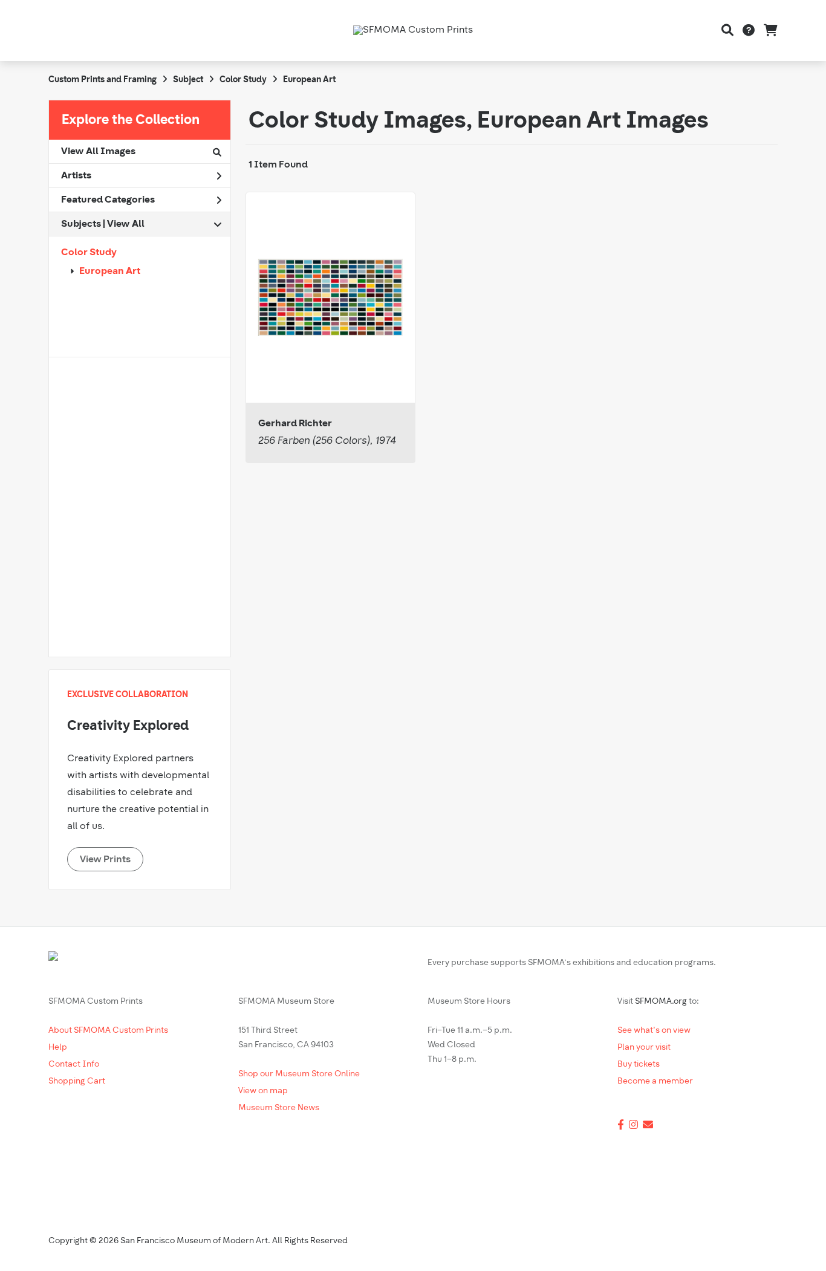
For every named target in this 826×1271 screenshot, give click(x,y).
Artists (76, 176)
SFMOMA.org (661, 1002)
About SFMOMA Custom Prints (108, 1031)
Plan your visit (644, 1048)
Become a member (655, 1081)
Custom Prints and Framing (102, 80)
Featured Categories (108, 200)
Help (57, 1048)
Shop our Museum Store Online (299, 1074)
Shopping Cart (76, 1081)
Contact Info (73, 1064)
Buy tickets (638, 1064)
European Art (109, 271)
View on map (263, 1091)
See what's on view (654, 1031)
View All (126, 224)
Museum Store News (278, 1108)
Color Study (89, 253)
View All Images (98, 152)
